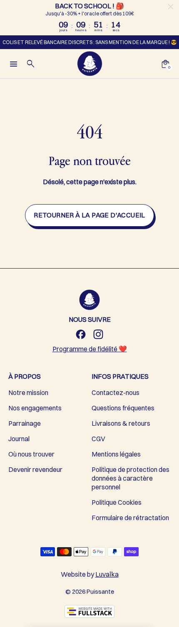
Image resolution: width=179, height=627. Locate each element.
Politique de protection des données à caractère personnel (130, 478)
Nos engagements (35, 408)
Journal (19, 438)
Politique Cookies (117, 502)
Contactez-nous (115, 392)
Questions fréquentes (123, 408)
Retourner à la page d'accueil (89, 215)
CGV (98, 438)
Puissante (100, 591)
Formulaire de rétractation (130, 517)
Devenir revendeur (35, 469)
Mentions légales (116, 454)
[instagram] (98, 334)
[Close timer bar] (170, 6)
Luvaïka (107, 574)
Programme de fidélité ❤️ (89, 349)
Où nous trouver (31, 454)
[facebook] (80, 334)
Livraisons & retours (121, 423)
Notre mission (28, 392)
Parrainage (24, 423)
